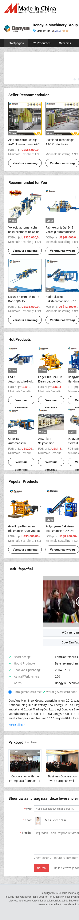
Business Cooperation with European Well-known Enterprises (62, 780)
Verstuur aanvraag (25, 163)
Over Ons (65, 43)
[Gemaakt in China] (30, 8)
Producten (44, 43)
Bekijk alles (15, 725)
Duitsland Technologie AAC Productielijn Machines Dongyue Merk (62, 144)
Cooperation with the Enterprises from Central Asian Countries (25, 780)
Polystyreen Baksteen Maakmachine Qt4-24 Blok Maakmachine (60, 530)
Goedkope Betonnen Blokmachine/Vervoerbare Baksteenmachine (25, 530)
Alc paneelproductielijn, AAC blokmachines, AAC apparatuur (24, 144)
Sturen (41, 868)
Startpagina (16, 43)
